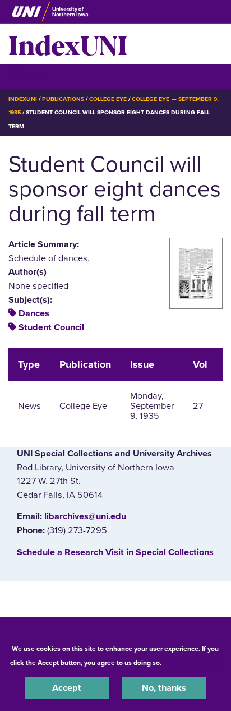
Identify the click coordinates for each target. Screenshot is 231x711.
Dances (34, 313)
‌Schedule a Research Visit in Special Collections (115, 552)
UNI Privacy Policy (193, 663)
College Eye (108, 99)
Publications (63, 99)
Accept (66, 688)
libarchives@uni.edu (85, 516)
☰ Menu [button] (28, 76)
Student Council (51, 327)
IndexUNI (67, 44)
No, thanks (164, 688)
